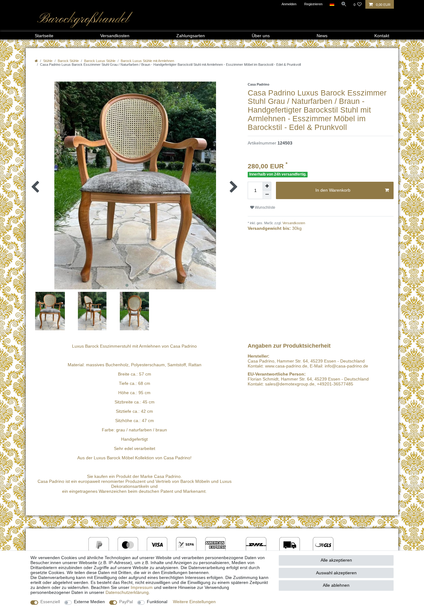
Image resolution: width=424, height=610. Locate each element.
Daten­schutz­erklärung (127, 592)
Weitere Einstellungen (194, 601)
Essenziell (50, 601)
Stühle (47, 61)
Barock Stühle (68, 61)
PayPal (126, 601)
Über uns (261, 35)
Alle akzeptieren (336, 560)
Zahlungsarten (190, 35)
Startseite (44, 35)
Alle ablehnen (336, 585)
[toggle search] (344, 4)
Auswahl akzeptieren (336, 572)
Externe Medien (89, 601)
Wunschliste (264, 207)
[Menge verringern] (267, 194)
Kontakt (381, 35)
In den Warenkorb (332, 190)
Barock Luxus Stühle (99, 61)
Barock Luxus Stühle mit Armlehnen (147, 61)
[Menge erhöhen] (267, 186)
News (322, 35)
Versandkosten (114, 35)
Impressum (142, 587)
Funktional (157, 601)
